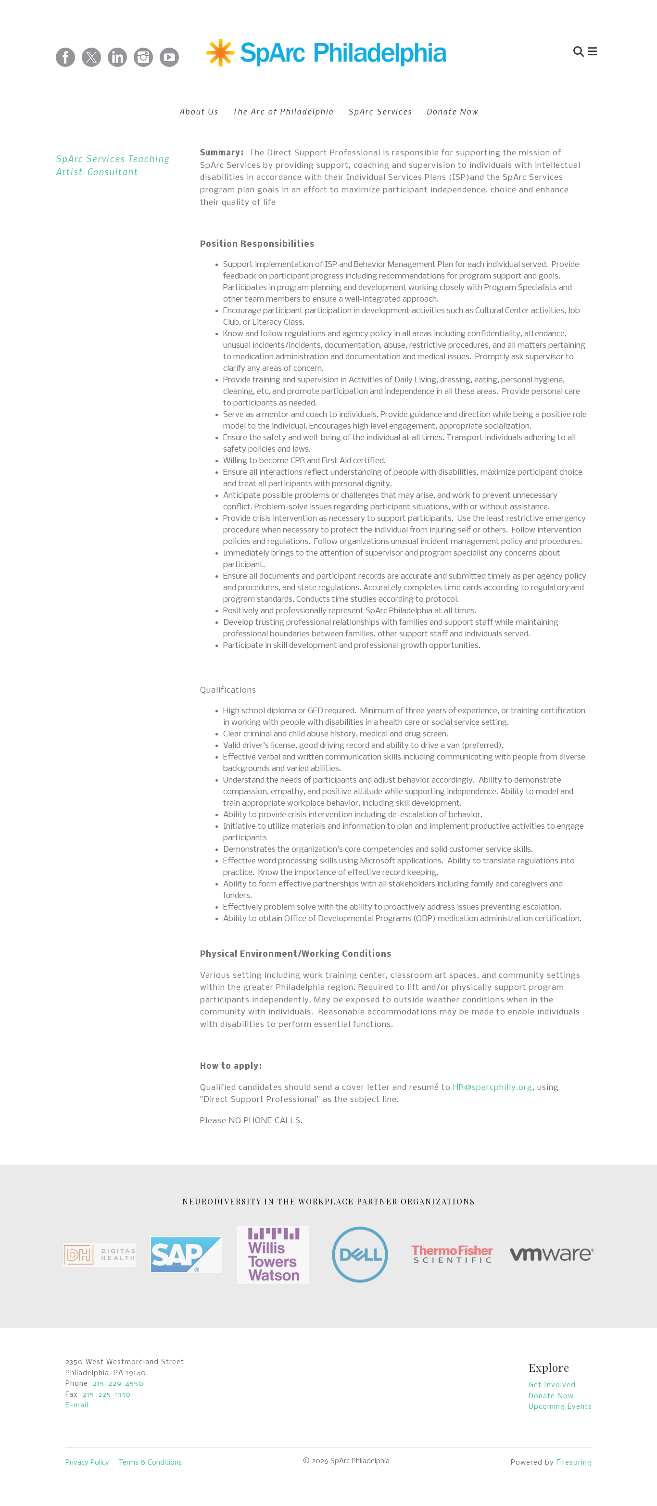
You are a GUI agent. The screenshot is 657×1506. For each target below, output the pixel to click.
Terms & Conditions (150, 1463)
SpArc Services (380, 111)
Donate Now (452, 111)
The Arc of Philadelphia (283, 111)
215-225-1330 (107, 1395)
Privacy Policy (87, 1463)
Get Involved (552, 1385)
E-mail (76, 1405)
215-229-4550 (118, 1384)
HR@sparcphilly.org (492, 1087)
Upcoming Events (560, 1407)
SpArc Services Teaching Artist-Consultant (113, 164)
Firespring (574, 1463)
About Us (198, 111)
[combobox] (532, 53)
